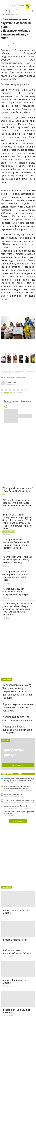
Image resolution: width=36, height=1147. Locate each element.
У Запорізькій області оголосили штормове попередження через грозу (16, 591)
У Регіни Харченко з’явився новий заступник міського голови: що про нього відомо (17, 503)
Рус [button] (7, 11)
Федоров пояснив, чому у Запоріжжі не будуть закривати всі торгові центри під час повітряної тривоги (17, 691)
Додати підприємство (18, 821)
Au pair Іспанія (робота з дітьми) (15, 911)
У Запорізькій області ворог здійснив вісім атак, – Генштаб (17, 730)
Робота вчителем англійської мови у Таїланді (17, 952)
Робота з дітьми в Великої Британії (16, 1011)
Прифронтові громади (13, 752)
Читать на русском (7, 45)
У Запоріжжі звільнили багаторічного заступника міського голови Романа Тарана (15, 575)
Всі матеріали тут (18, 765)
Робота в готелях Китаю (15, 939)
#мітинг (3, 377)
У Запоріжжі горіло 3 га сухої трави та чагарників (17, 718)
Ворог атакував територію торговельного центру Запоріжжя (17, 707)
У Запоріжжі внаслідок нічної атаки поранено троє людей (17, 489)
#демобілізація (21, 377)
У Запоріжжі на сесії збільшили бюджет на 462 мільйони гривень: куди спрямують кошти (15, 543)
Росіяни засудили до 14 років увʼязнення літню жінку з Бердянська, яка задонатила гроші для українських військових (17, 609)
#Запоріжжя (11, 377)
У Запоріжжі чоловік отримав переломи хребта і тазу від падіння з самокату (17, 560)
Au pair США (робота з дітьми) (14, 981)
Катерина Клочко (11, 382)
